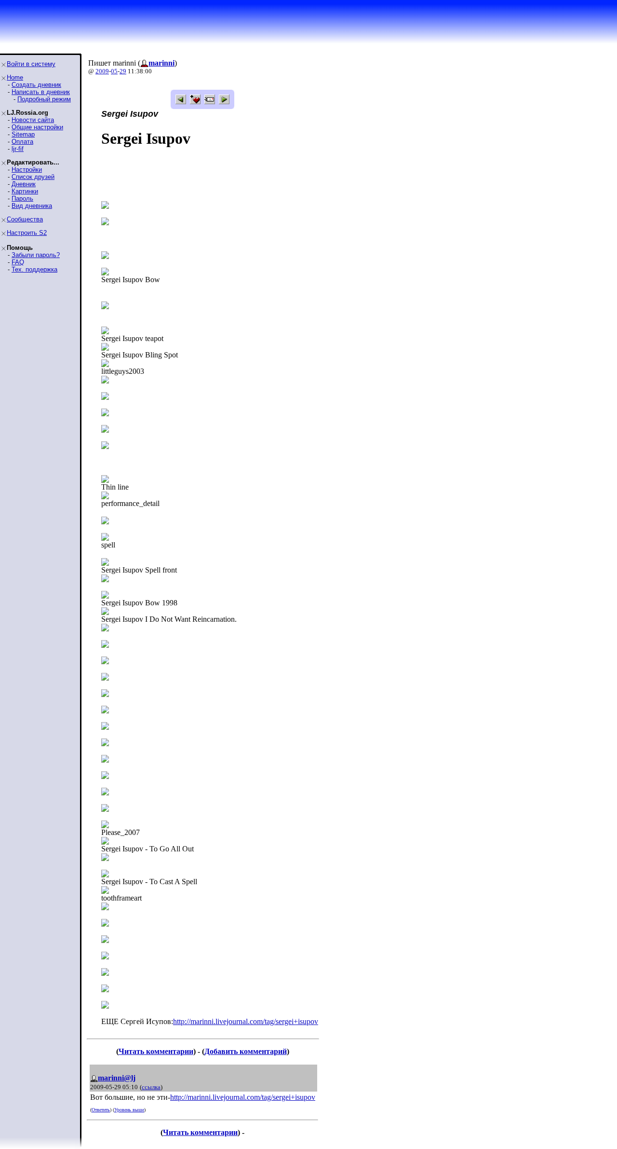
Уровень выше (129, 1109)
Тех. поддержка (34, 269)
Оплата (22, 141)
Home (15, 77)
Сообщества (25, 219)
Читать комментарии (156, 1051)
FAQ (18, 262)
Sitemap (23, 134)
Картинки (25, 191)
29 (123, 71)
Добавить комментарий (245, 1051)
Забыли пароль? (36, 255)
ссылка (151, 1087)
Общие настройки (37, 127)
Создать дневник (36, 84)
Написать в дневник (41, 92)
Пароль (22, 198)
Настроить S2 (27, 232)
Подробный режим (44, 99)
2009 (102, 71)
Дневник (24, 184)
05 (114, 71)
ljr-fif (18, 148)
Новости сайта (33, 119)
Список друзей (33, 176)
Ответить (101, 1109)
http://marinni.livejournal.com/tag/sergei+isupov (245, 1021)
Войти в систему (31, 64)
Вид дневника (32, 205)
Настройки (27, 169)
